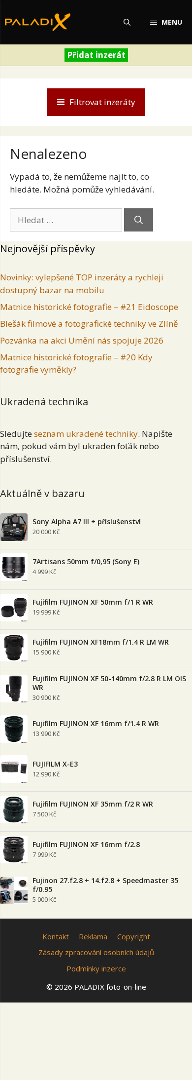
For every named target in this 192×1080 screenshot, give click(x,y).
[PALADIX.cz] (37, 22)
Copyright (133, 936)
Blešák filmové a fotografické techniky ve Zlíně (89, 323)
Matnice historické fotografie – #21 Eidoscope (89, 306)
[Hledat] (138, 220)
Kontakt (55, 936)
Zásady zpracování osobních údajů (96, 952)
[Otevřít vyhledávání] (127, 22)
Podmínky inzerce (96, 968)
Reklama (93, 936)
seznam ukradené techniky (86, 433)
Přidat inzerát (96, 55)
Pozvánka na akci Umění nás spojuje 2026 (81, 340)
